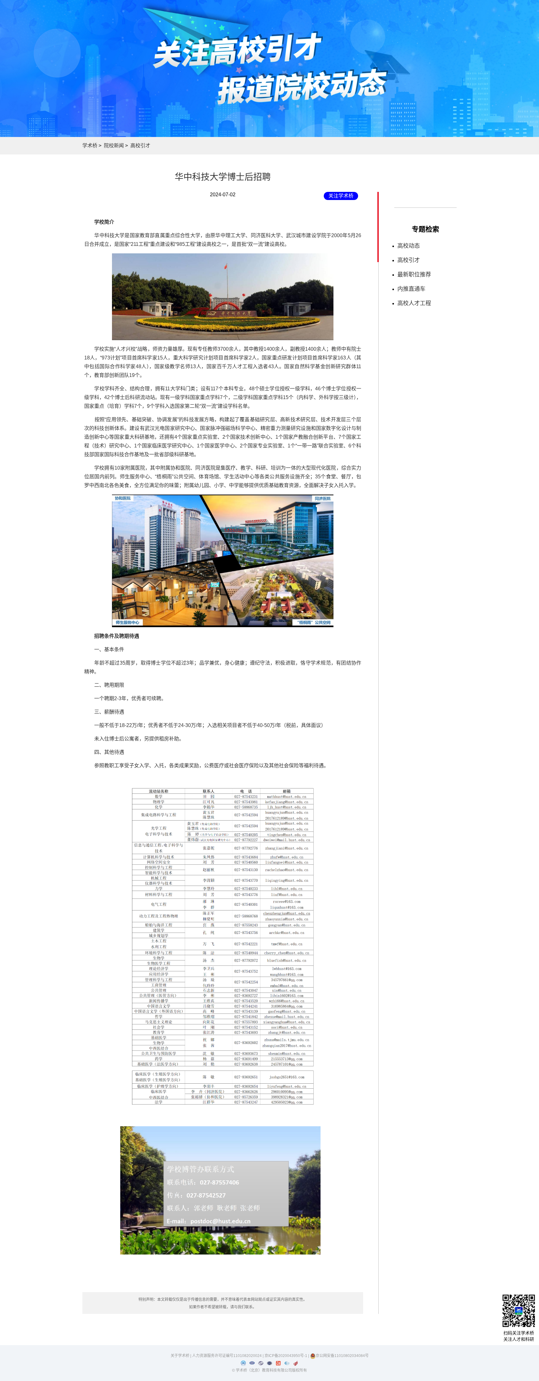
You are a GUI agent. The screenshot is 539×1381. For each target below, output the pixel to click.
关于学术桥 (180, 1356)
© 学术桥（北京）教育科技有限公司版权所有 (269, 1370)
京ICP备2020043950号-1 (286, 1356)
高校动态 (408, 246)
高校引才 (140, 145)
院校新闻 (114, 145)
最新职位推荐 (414, 274)
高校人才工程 (414, 303)
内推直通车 (411, 289)
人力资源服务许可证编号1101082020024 (227, 1356)
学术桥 (89, 145)
